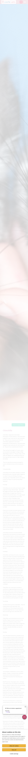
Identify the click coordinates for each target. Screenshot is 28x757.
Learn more (5, 741)
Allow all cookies (14, 746)
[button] (24, 717)
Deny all (14, 749)
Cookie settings (14, 753)
